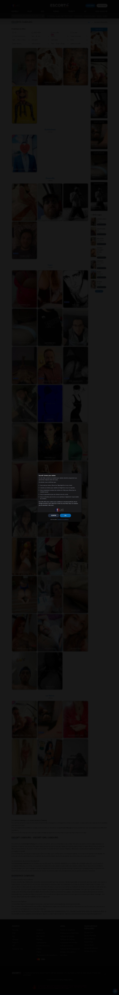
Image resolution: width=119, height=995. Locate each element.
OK (65, 515)
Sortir (53, 515)
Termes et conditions (63, 519)
